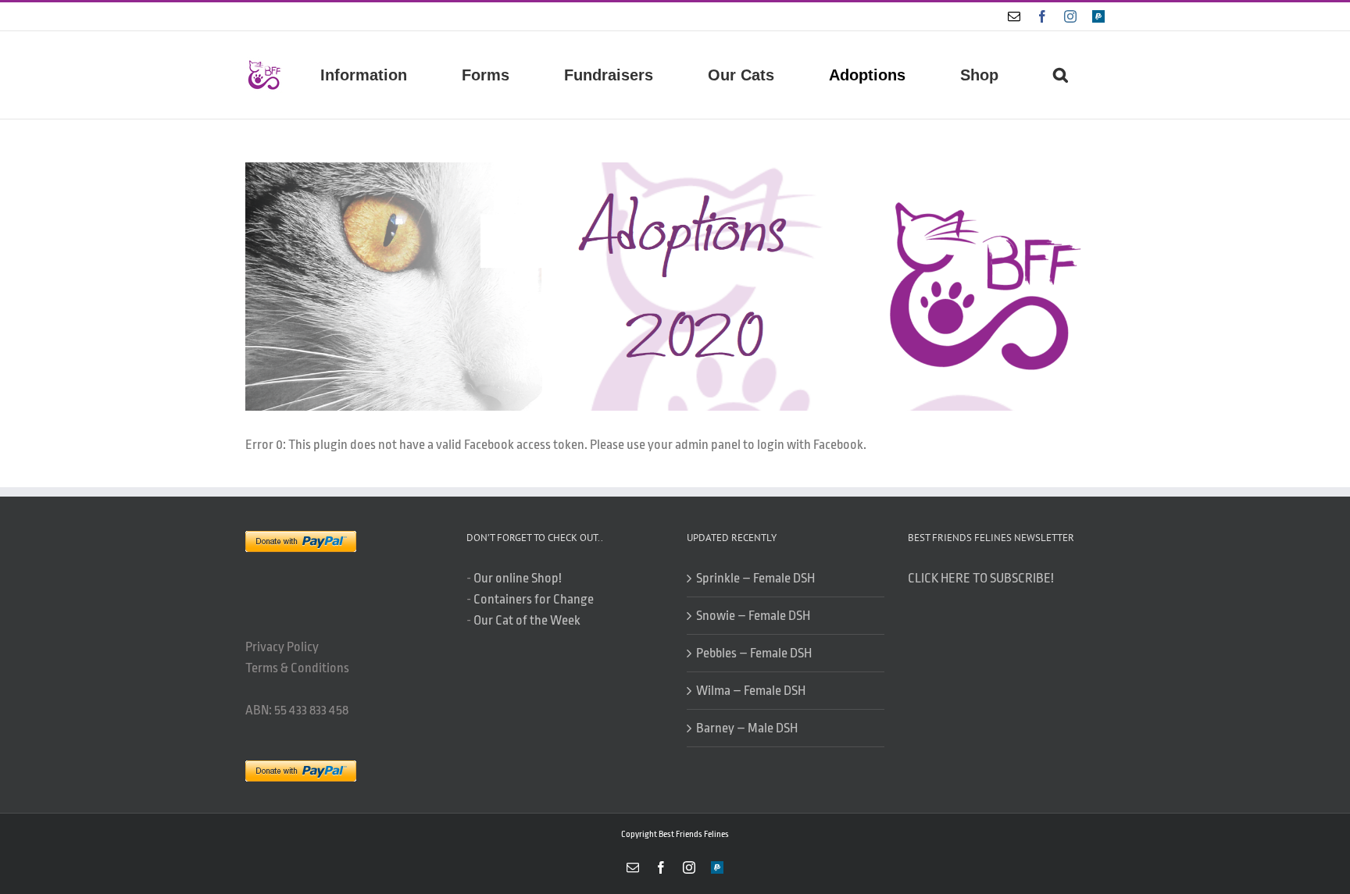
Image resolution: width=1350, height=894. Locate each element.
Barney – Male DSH (747, 728)
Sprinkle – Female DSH (755, 578)
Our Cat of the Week (526, 620)
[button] (1060, 75)
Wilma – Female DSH (750, 690)
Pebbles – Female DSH (754, 653)
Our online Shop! (517, 578)
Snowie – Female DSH (753, 615)
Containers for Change (533, 599)
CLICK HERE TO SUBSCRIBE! (981, 578)
